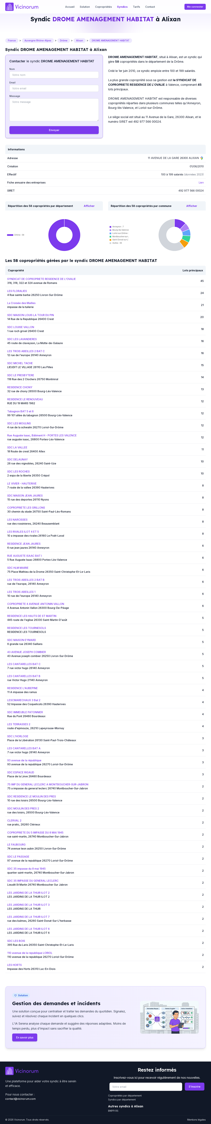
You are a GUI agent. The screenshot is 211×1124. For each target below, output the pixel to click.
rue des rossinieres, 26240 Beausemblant (33, 523)
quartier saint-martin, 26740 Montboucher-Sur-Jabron (40, 872)
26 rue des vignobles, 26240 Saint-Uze (31, 463)
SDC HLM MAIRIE (18, 567)
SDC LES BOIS (16, 940)
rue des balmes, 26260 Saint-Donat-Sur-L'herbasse (39, 920)
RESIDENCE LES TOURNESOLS (26, 628)
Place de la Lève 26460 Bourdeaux (29, 776)
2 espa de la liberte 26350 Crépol (28, 475)
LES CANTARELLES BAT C (24, 664)
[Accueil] (21, 7)
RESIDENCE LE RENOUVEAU (25, 399)
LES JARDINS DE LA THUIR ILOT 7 (28, 916)
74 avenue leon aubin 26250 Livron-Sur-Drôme (36, 848)
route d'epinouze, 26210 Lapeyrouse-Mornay (35, 728)
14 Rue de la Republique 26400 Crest (30, 319)
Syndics (122, 6)
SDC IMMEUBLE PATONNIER (25, 712)
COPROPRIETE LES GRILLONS (26, 507)
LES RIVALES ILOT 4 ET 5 (23, 531)
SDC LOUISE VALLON (20, 327)
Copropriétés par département (125, 1095)
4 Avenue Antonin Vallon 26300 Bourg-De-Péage (38, 607)
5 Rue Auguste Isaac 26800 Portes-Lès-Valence (37, 559)
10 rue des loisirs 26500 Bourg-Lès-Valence (34, 800)
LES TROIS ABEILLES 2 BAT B (26, 579)
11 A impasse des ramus (22, 692)
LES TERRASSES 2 (18, 724)
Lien (201, 182)
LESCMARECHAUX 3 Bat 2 (23, 700)
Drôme (63, 40)
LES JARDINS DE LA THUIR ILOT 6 (28, 928)
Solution (85, 6)
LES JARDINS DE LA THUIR (24, 908)
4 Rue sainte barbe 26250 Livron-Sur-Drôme (35, 295)
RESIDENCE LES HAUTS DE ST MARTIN (31, 616)
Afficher (89, 206)
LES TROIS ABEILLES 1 (21, 591)
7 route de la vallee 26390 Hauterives (30, 487)
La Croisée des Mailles (21, 303)
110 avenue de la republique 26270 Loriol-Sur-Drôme (40, 956)
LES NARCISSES (17, 519)
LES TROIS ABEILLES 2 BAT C (26, 351)
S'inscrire (194, 1086)
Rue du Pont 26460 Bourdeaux (26, 716)
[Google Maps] (202, 158)
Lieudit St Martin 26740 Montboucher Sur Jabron (37, 884)
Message (14, 96)
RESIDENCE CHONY (19, 387)
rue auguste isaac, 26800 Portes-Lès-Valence (35, 439)
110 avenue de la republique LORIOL (29, 953)
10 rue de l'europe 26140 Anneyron (29, 595)
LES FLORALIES (17, 291)
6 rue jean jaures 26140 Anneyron (28, 547)
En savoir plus (24, 1037)
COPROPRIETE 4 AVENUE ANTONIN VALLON (35, 604)
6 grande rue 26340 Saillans (24, 644)
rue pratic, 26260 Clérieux (23, 824)
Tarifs (136, 6)
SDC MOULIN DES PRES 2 (23, 808)
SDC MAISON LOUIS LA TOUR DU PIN (30, 315)
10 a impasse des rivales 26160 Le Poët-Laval (35, 535)
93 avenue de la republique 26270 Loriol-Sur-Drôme (40, 764)
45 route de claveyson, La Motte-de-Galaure (35, 343)
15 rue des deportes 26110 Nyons (28, 499)
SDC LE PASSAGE (18, 856)
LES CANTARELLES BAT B (23, 676)
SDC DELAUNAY (17, 459)
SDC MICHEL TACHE (20, 363)
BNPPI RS (113, 1110)
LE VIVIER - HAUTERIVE (22, 483)
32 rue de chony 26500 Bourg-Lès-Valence (34, 391)
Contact (150, 6)
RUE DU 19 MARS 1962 (21, 403)
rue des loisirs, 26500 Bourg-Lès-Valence (33, 812)
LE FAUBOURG (16, 844)
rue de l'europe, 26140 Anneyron (28, 583)
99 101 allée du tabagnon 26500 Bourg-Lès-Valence (39, 415)
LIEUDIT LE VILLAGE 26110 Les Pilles (30, 367)
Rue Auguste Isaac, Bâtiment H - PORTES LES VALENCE (42, 435)
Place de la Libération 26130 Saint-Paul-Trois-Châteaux (41, 740)
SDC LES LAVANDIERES (22, 339)
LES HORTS (14, 965)
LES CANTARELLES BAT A (24, 748)
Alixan (79, 40)
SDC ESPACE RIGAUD (20, 772)
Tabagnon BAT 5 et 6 (20, 411)
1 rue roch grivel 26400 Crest (25, 331)
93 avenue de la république (24, 760)
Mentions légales (196, 1119)
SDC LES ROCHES (18, 471)
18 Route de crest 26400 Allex (26, 451)
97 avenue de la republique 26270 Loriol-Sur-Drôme (40, 860)
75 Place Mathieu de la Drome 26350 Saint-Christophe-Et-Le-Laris (48, 571)
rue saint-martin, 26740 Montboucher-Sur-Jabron (37, 836)
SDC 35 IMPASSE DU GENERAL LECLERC (33, 880)
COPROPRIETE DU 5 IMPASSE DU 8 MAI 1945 (35, 832)
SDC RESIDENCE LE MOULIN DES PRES (31, 796)
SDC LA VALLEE (17, 447)
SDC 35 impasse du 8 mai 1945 (26, 868)
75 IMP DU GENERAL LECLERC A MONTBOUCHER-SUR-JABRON (47, 784)
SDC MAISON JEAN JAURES (25, 495)
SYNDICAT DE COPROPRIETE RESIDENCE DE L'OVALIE (41, 279)
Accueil (70, 6)
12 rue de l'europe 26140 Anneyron (29, 355)
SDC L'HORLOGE (17, 736)
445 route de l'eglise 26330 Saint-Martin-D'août (37, 620)
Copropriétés (103, 6)
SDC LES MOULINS (19, 423)
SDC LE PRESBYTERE (20, 375)
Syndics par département (122, 1099)
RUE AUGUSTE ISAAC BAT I (24, 555)
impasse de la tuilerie (20, 307)
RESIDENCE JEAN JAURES (24, 543)
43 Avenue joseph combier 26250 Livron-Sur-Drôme (40, 656)
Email (12, 82)
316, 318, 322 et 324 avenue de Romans (32, 283)
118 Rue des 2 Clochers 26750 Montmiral (32, 379)
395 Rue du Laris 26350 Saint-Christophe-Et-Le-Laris (40, 944)
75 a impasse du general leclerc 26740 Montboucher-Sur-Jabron (47, 788)
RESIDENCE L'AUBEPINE (22, 688)
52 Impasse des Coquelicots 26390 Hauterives (36, 704)
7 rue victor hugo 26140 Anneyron (28, 668)
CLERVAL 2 (14, 820)
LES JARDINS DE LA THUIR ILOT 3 (28, 904)
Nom (12, 69)
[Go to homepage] (54, 1071)
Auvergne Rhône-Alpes (38, 40)
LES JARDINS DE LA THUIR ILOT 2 (28, 892)
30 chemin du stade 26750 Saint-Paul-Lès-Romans (39, 511)
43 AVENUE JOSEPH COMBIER (26, 652)
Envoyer (54, 130)
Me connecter (195, 6)
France (12, 40)
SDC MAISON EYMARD (21, 640)
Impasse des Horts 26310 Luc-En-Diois (31, 969)
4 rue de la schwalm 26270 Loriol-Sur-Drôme (35, 427)
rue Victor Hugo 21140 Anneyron (27, 680)
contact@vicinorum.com (20, 1098)
